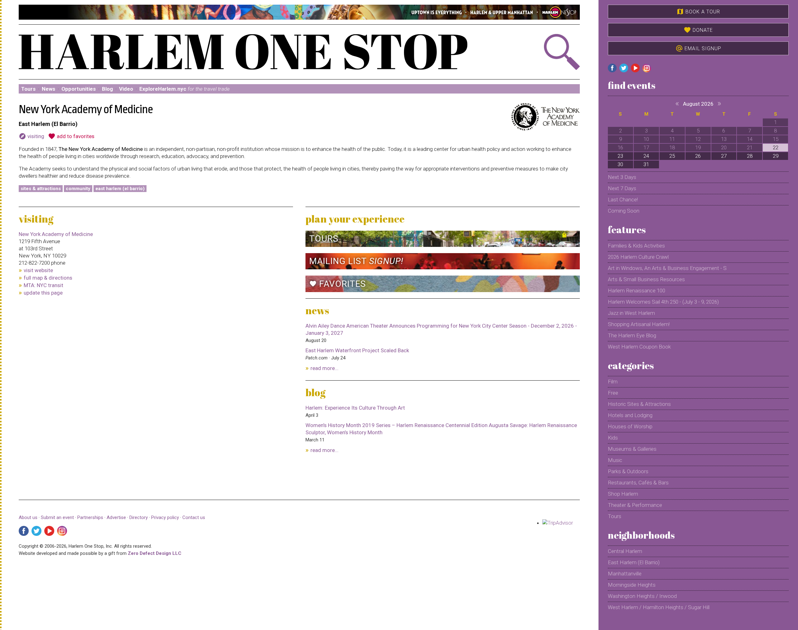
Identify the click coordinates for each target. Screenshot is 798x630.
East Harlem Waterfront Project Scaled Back (357, 350)
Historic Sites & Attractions (639, 404)
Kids (613, 438)
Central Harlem (625, 551)
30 (620, 164)
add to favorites (71, 136)
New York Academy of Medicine (56, 234)
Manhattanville (625, 573)
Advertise (116, 517)
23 (620, 156)
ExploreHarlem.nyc (184, 89)
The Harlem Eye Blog (632, 335)
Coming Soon (623, 211)
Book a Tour (698, 11)
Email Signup (698, 48)
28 (749, 156)
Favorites (337, 284)
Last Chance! (623, 199)
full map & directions (48, 278)
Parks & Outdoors (628, 471)
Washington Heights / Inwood (642, 596)
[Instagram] (62, 531)
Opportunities (78, 89)
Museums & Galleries (632, 449)
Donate (698, 30)
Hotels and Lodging (630, 415)
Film (613, 381)
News (48, 89)
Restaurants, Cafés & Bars (638, 482)
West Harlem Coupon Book (639, 347)
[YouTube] (49, 531)
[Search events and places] (538, 52)
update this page (43, 293)
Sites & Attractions (41, 188)
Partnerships (90, 517)
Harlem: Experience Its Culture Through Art (355, 408)
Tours (28, 89)
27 (724, 156)
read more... (324, 368)
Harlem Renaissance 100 (636, 290)
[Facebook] (24, 531)
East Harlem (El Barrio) (120, 188)
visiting (31, 136)
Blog (107, 89)
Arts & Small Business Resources (646, 279)
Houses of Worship (630, 426)
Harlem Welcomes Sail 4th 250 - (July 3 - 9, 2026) (663, 302)
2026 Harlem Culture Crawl (638, 257)
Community (78, 188)
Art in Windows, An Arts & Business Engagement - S (667, 268)
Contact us (193, 517)
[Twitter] (36, 531)
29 (775, 156)
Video (126, 89)
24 (646, 156)
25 (672, 156)
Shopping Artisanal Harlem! (639, 324)
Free (613, 393)
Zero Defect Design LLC (154, 553)
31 (646, 164)
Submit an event (57, 517)
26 (698, 156)
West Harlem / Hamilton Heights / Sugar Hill (658, 607)
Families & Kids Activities (636, 246)
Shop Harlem (623, 494)
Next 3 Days (622, 177)
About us (28, 517)
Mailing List (356, 261)
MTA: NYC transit (43, 285)
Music (615, 460)
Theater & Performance (635, 505)
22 (775, 147)
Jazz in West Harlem (631, 313)
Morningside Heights (632, 585)
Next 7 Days (622, 188)
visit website (38, 270)
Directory (138, 517)
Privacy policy (165, 517)
